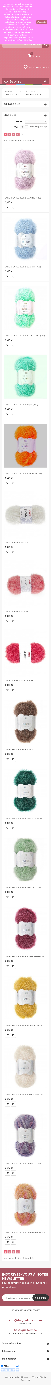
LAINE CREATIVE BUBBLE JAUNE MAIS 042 (23, 1025)
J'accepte (41, 22)
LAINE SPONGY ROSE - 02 (16, 611)
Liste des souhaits (36, 67)
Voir (16, 127)
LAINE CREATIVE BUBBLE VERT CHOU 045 (23, 887)
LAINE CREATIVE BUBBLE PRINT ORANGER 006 (25, 1232)
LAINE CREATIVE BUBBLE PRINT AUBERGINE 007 (25, 1163)
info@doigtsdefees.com (25, 1320)
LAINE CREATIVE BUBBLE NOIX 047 (20, 749)
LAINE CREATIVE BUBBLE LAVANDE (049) (23, 198)
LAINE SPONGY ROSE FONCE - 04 (20, 680)
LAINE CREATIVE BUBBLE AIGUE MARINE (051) (25, 336)
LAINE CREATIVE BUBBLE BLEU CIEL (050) (23, 267)
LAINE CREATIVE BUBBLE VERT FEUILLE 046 (23, 818)
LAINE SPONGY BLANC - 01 (16, 542)
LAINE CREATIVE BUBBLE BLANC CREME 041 (24, 1094)
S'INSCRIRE (40, 1298)
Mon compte (9, 1359)
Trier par (18, 121)
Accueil (8, 91)
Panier (34, 55)
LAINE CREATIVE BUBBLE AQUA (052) (21, 405)
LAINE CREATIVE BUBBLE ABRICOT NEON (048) (25, 473)
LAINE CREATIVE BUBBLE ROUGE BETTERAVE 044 (25, 956)
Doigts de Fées (29, 1377)
